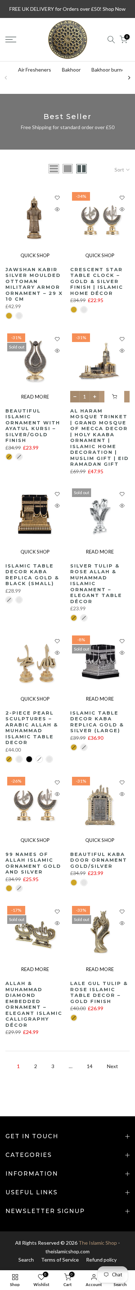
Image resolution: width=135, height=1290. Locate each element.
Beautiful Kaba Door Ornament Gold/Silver (98, 860)
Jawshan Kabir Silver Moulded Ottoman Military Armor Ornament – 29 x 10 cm (34, 284)
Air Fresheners (34, 70)
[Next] (129, 77)
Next (112, 1066)
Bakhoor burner (108, 70)
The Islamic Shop (97, 1243)
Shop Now (114, 9)
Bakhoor (71, 70)
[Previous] (6, 77)
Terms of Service (60, 1260)
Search (26, 1260)
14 (90, 1066)
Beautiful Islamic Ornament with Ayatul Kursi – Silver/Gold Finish (32, 425)
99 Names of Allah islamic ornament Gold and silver (33, 863)
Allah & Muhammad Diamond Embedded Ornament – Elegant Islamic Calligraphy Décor (33, 1004)
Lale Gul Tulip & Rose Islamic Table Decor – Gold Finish (99, 992)
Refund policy (101, 1260)
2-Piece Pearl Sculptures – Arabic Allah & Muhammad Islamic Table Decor (31, 728)
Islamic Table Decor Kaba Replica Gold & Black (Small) (32, 575)
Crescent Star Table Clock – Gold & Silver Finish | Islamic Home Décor (96, 281)
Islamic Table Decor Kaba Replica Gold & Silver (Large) (97, 722)
